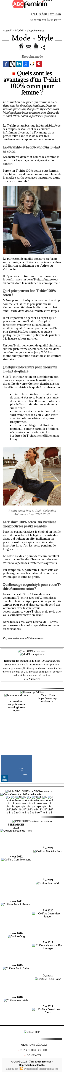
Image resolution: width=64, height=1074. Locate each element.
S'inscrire (54, 19)
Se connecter (38, 19)
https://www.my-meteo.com (47, 700)
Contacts (33, 1055)
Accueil (7, 30)
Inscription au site (48, 1068)
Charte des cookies (33, 1050)
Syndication (30, 1068)
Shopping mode (35, 30)
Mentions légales (33, 1044)
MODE (19, 30)
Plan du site (12, 1068)
